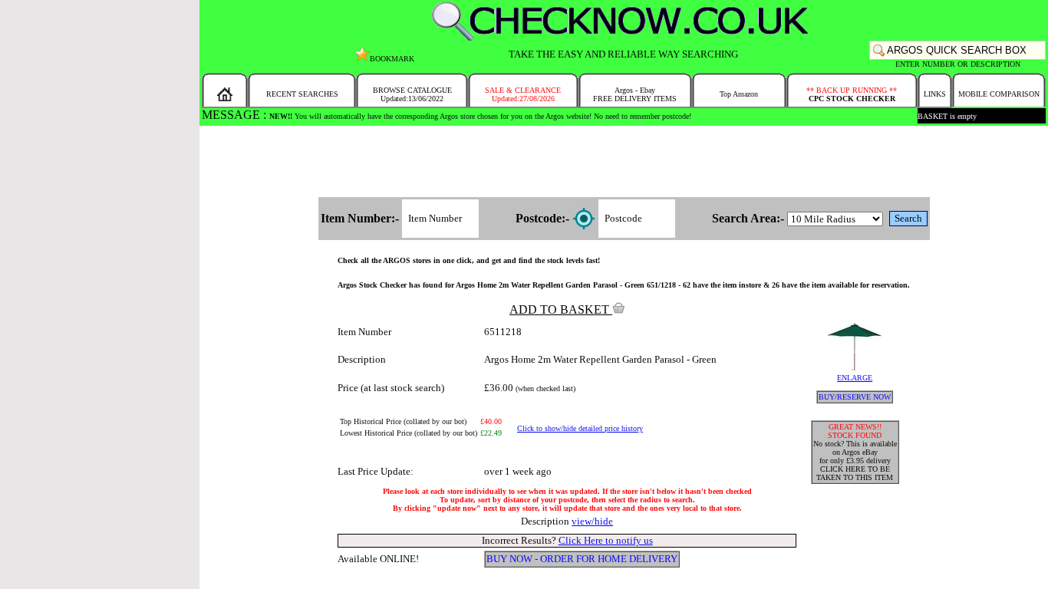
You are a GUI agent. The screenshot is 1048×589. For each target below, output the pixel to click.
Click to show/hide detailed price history (580, 428)
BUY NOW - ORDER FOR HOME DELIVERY (581, 558)
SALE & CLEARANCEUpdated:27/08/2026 (523, 94)
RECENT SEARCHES (302, 94)
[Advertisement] (623, 162)
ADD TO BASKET (560, 309)
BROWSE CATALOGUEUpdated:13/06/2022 (412, 94)
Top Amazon (739, 94)
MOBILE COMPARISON (999, 94)
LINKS (935, 94)
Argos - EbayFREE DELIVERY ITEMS (635, 94)
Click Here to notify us (606, 540)
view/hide (592, 521)
